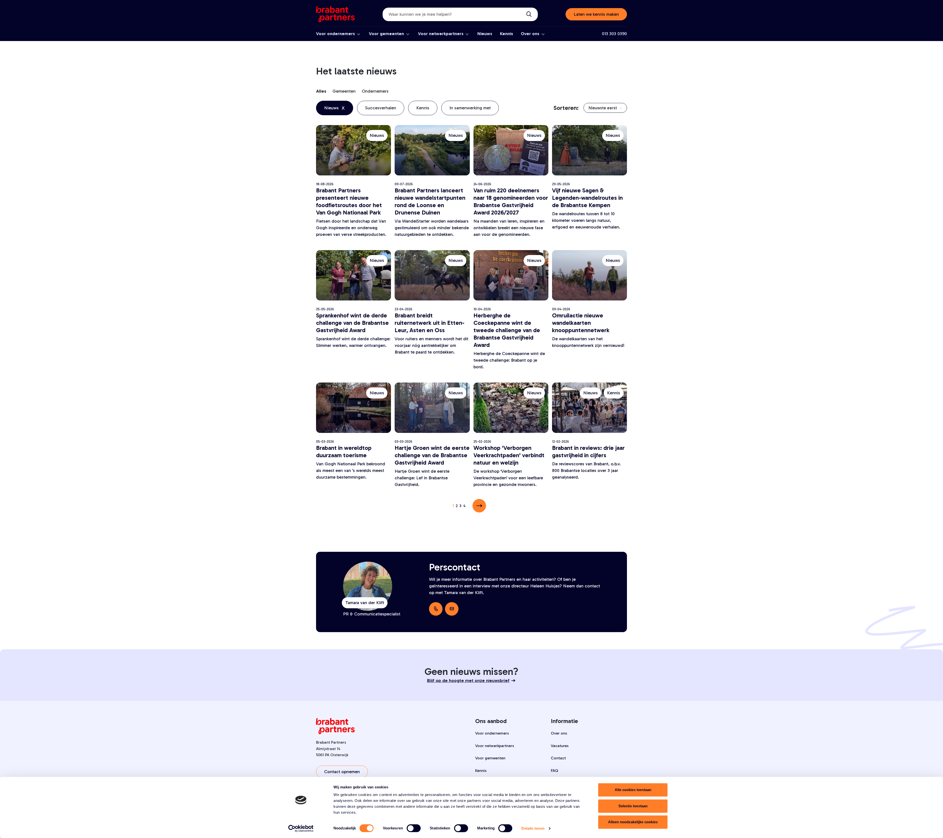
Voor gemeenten (386, 33)
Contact (558, 758)
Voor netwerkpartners (440, 33)
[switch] (414, 828)
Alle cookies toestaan (633, 790)
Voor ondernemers (335, 33)
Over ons (530, 33)
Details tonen (532, 828)
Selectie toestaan (633, 806)
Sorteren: (566, 107)
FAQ (554, 770)
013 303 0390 (614, 33)
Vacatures (560, 745)
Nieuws (484, 33)
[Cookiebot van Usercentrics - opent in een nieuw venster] (300, 828)
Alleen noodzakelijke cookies (633, 822)
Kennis (506, 33)
